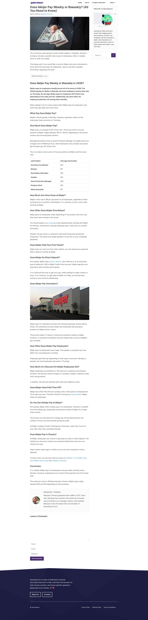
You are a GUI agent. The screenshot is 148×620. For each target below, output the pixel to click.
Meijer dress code (41, 461)
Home (80, 2)
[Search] (113, 55)
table (35, 152)
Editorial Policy (96, 607)
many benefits (76, 394)
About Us (35, 594)
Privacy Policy (85, 607)
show (45, 76)
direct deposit (55, 262)
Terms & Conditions (110, 607)
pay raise (49, 223)
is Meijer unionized (59, 461)
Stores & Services (98, 2)
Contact (47, 594)
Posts (87, 2)
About (112, 2)
